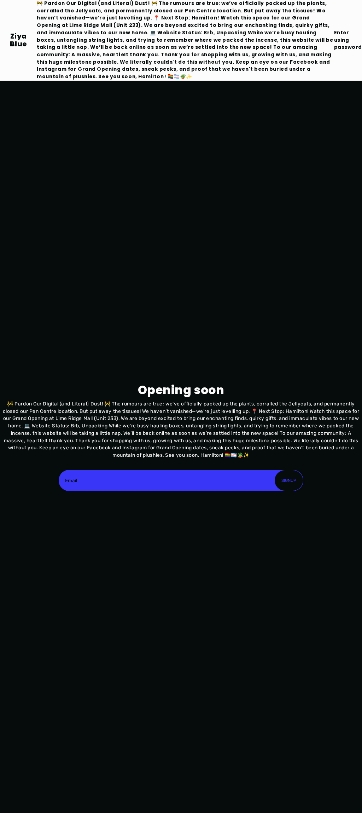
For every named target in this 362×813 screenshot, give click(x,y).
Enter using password (348, 40)
